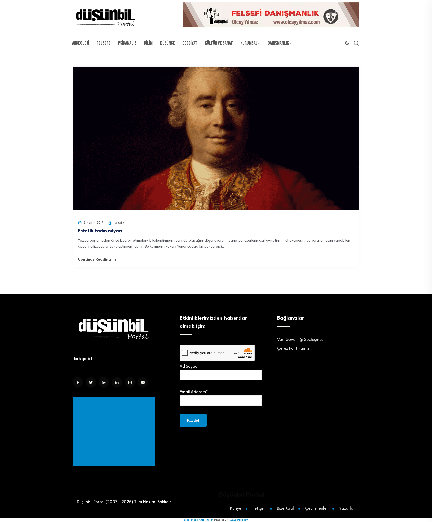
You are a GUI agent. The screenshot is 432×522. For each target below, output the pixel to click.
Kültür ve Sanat (219, 43)
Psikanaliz (127, 43)
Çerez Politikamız (293, 348)
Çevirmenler (316, 508)
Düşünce (167, 43)
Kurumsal (249, 43)
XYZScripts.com (239, 520)
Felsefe (104, 43)
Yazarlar (347, 508)
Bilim (148, 43)
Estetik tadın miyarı (100, 231)
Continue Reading (94, 260)
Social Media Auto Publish (199, 520)
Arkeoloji (80, 43)
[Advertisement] (115, 431)
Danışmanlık (278, 43)
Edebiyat (190, 43)
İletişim (259, 508)
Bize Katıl (285, 508)
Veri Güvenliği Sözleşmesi (300, 340)
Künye (235, 508)
